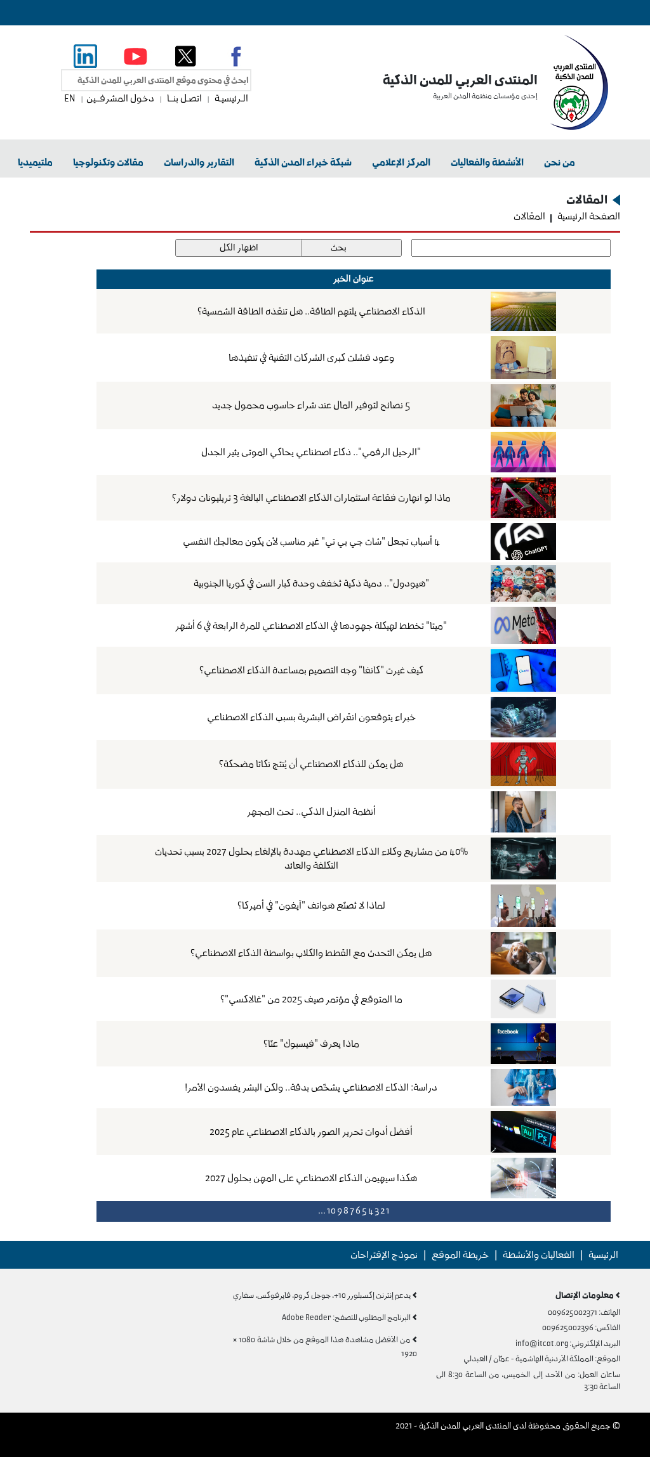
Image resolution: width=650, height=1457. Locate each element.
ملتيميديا (35, 162)
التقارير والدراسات (199, 162)
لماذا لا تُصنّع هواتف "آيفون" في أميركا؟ (311, 905)
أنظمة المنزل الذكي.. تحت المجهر (311, 812)
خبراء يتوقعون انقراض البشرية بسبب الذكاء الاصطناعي (311, 717)
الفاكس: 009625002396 (581, 1327)
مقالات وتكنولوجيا (108, 162)
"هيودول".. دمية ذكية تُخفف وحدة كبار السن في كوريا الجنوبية (311, 583)
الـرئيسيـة (230, 98)
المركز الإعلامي (401, 162)
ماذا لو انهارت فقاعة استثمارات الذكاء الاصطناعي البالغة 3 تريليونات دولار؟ (311, 498)
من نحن (559, 162)
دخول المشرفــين (121, 98)
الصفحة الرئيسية (587, 216)
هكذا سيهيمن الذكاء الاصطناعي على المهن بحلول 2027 (311, 1178)
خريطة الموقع (460, 1255)
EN (70, 98)
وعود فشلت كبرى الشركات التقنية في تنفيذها (311, 358)
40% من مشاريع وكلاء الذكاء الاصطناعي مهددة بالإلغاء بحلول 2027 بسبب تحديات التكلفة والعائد (311, 858)
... (322, 1210)
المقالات (529, 216)
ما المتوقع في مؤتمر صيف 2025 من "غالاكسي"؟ (311, 999)
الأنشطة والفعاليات (487, 162)
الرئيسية (603, 1255)
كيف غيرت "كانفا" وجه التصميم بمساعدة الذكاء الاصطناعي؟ (311, 670)
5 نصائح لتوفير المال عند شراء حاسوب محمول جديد (311, 405)
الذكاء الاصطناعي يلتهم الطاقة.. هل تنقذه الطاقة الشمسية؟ (311, 311)
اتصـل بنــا (184, 98)
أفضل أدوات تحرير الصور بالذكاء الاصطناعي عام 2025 (311, 1132)
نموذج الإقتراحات (384, 1255)
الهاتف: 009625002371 (584, 1312)
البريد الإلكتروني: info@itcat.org (567, 1343)
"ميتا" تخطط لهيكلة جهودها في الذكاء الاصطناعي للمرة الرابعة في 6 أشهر (311, 626)
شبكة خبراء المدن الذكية (303, 162)
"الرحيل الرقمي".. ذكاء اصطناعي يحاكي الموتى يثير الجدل (311, 452)
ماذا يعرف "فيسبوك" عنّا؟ (311, 1044)
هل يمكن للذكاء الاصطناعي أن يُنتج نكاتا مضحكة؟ (311, 764)
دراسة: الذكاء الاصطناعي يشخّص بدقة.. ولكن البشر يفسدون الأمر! (311, 1087)
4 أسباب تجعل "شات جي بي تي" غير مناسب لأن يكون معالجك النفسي (311, 541)
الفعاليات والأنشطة (538, 1255)
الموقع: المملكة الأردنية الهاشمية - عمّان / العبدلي (541, 1358)
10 (331, 1210)
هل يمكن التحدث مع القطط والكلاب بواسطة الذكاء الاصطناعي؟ (311, 953)
